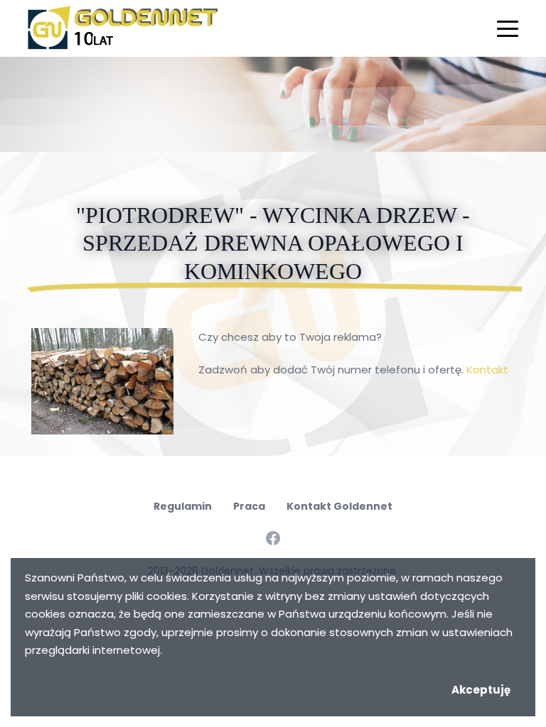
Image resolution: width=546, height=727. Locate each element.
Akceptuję (480, 689)
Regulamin (183, 506)
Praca (249, 506)
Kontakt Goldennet (339, 506)
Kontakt (487, 369)
